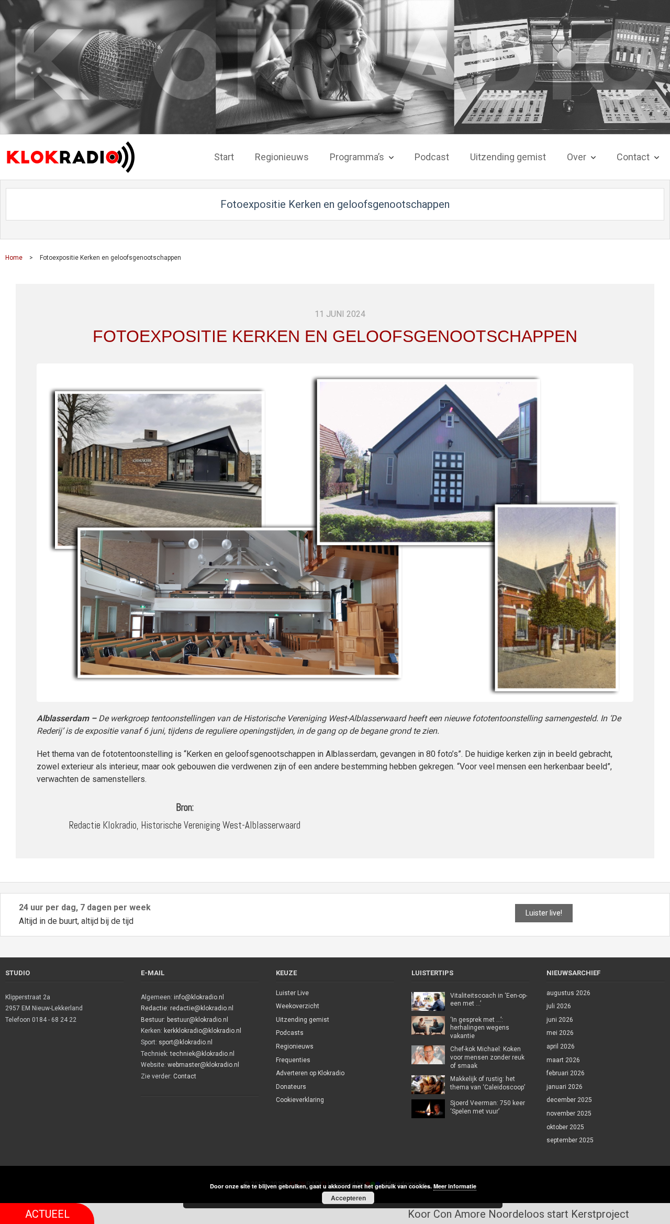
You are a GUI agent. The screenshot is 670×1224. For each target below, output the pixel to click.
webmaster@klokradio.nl (203, 1064)
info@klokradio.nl (199, 997)
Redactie (154, 1008)
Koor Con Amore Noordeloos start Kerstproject (486, 1214)
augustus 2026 (568, 993)
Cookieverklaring (300, 1100)
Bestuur (152, 1019)
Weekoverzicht (297, 1006)
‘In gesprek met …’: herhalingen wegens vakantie (479, 1028)
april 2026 (560, 1046)
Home (14, 257)
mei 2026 (560, 1032)
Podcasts (290, 1032)
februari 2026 (565, 1073)
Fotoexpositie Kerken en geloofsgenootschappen (335, 336)
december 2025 (569, 1100)
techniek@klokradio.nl (202, 1053)
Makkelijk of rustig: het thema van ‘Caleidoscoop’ (487, 1083)
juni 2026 (559, 1019)
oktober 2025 (565, 1127)
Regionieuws (295, 1046)
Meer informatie (454, 1186)
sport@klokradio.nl (186, 1042)
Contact (184, 1076)
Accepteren (348, 1198)
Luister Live (292, 993)
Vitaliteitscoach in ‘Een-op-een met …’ (488, 1000)
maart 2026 (563, 1060)
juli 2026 (558, 1006)
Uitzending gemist (302, 1019)
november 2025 (568, 1113)
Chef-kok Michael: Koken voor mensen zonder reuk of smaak (487, 1057)
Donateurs (291, 1086)
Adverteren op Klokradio (310, 1073)
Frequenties (293, 1060)
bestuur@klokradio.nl (197, 1019)
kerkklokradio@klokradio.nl (202, 1030)
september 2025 (570, 1140)
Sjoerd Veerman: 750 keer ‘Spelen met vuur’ (487, 1107)
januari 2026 (564, 1086)
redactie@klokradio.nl (201, 1008)
